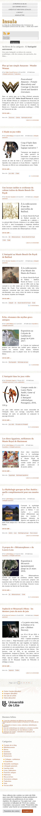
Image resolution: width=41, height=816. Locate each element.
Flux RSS (4, 33)
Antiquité (11, 302)
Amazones (11, 117)
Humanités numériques (11, 764)
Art (9, 237)
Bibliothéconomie (9, 747)
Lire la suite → (6, 113)
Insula (9, 21)
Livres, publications (19, 382)
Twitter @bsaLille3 (9, 698)
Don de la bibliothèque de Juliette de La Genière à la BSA (21, 728)
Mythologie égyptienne (22, 475)
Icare (15, 533)
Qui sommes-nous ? (20, 6)
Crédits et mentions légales (20, 9)
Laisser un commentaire (32, 120)
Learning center (9, 768)
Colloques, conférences (12, 759)
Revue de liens (8, 777)
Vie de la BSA (8, 785)
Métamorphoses (16, 237)
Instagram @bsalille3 (10, 693)
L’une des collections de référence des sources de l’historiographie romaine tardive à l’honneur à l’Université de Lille (20, 722)
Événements (8, 756)
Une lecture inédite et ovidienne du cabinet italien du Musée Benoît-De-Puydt (18, 190)
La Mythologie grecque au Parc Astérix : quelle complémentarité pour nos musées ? (20, 492)
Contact (20, 12)
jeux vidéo (11, 173)
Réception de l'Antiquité (22, 424)
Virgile (8, 240)
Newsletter (19, 15)
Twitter (8, 33)
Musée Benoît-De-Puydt (28, 237)
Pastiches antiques (10, 772)
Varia (5, 783)
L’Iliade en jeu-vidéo (11, 132)
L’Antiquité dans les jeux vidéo (16, 376)
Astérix (10, 533)
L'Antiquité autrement (7, 74)
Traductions (17, 74)
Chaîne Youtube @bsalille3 (12, 691)
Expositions (35, 323)
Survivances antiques (10, 779)
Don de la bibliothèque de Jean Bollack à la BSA (18, 730)
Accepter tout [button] (27, 811)
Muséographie (12, 362)
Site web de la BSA (10, 696)
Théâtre (17, 670)
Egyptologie (12, 475)
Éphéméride (7, 754)
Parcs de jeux (33, 533)
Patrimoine (7, 775)
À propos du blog (20, 4)
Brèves (6, 749)
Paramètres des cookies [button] (11, 811)
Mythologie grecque (26, 117)
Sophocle (11, 670)
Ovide (4, 240)
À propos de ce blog (10, 745)
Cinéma (18, 117)
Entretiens (7, 752)
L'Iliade (17, 173)
